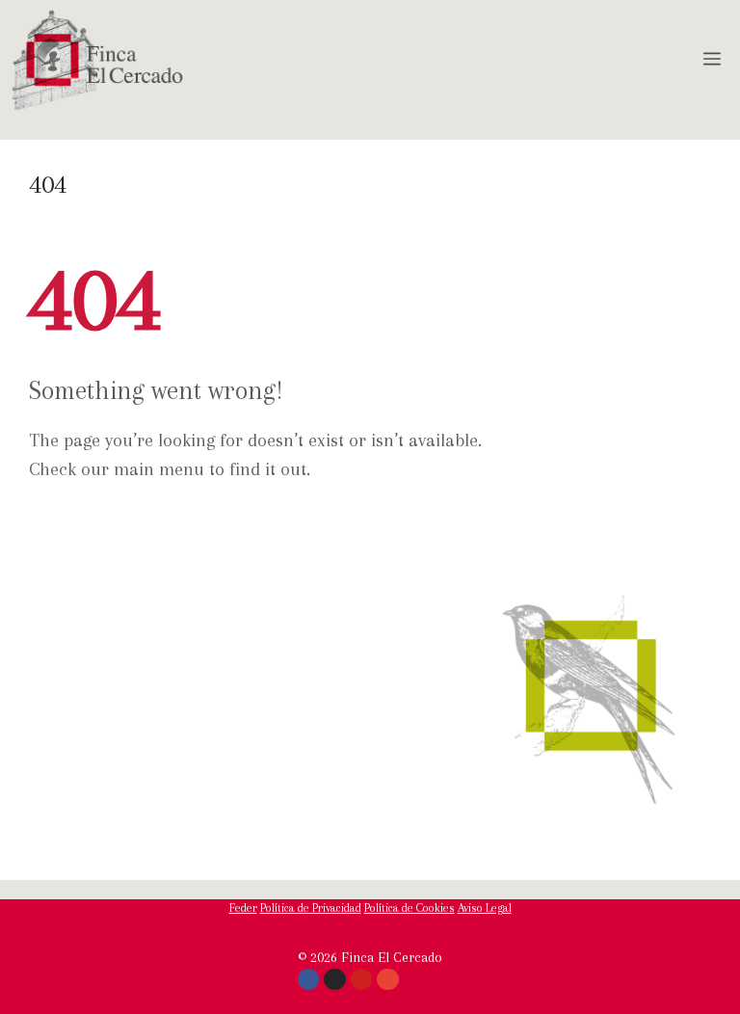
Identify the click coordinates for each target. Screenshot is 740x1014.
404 (47, 184)
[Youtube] (361, 979)
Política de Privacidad (310, 908)
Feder (243, 908)
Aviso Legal (485, 908)
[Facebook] (308, 979)
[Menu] (716, 60)
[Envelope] (387, 979)
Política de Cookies (409, 908)
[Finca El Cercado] (97, 60)
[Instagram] (334, 979)
